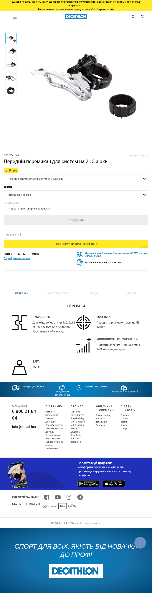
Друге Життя (77, 414)
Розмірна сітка (11, 202)
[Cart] (143, 18)
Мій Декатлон (77, 424)
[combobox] (76, 179)
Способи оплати (54, 424)
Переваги (21, 293)
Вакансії (74, 428)
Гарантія (100, 425)
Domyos (124, 428)
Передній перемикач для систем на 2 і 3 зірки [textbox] (35, 179)
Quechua (124, 415)
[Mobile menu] (15, 17)
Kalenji (123, 421)
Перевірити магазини (17, 258)
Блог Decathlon (78, 421)
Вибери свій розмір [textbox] (19, 194)
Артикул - (134, 155)
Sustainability (77, 418)
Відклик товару (103, 415)
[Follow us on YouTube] (58, 497)
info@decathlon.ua (26, 426)
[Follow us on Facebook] (46, 497)
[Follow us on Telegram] (80, 497)
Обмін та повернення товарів (51, 415)
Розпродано (76, 220)
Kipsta (123, 425)
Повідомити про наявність (76, 244)
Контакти (75, 411)
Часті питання (52, 438)
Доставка (50, 421)
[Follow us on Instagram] (69, 497)
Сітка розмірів (53, 434)
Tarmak (124, 418)
